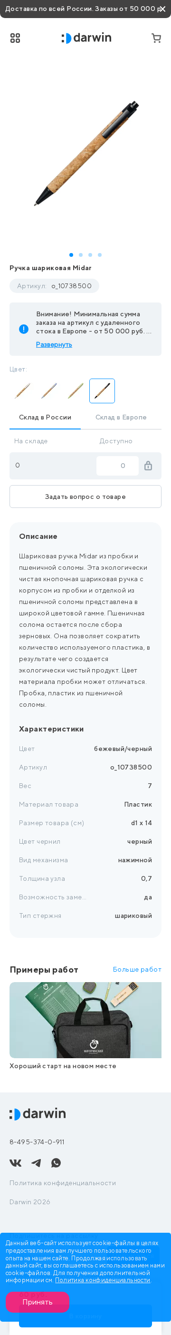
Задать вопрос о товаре (85, 496)
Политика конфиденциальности (63, 1183)
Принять (37, 1301)
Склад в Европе (121, 417)
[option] (86, 154)
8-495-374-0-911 (37, 1142)
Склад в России (45, 417)
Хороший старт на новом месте (63, 1066)
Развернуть (54, 344)
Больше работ (137, 969)
